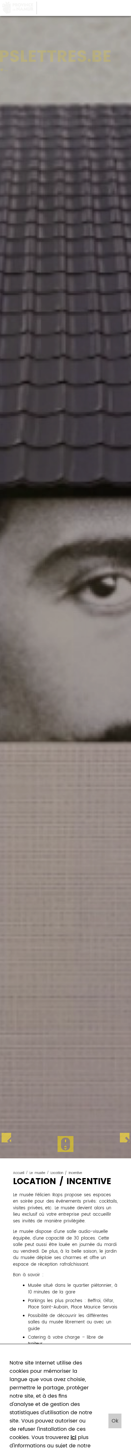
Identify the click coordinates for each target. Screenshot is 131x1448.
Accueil (18, 1173)
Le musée (37, 1173)
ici (73, 1437)
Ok (115, 1421)
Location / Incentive (66, 1173)
